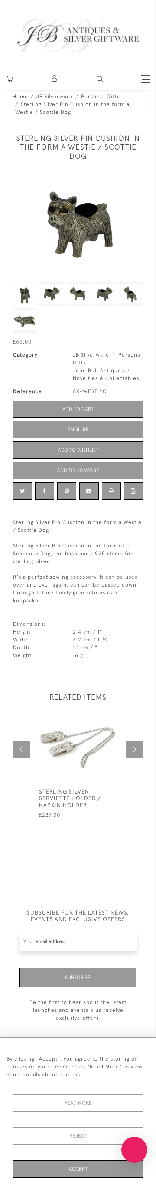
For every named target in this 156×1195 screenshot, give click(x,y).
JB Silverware (54, 96)
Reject (78, 1136)
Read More (78, 1103)
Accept (78, 1169)
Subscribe (78, 978)
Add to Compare (78, 470)
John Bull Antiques (98, 370)
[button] (54, 79)
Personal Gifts (100, 96)
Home (20, 96)
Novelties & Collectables (106, 378)
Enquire (78, 430)
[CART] (9, 79)
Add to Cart (78, 409)
